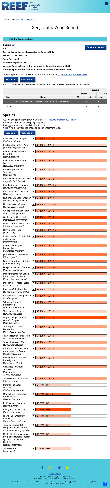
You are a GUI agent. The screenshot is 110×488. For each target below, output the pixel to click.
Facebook (42, 469)
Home (6, 19)
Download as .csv (95, 47)
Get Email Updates (55, 474)
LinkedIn (67, 469)
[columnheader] (85, 93)
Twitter (59, 469)
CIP (13, 44)
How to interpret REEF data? (74, 74)
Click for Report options (20, 39)
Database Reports (26, 19)
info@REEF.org (71, 478)
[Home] (21, 6)
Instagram (51, 469)
